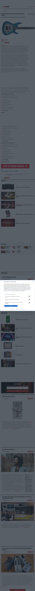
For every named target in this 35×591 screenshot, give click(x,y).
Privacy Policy (23, 309)
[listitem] (17, 294)
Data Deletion (12, 309)
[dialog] (17, 295)
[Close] (33, 282)
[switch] (29, 296)
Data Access (17, 309)
